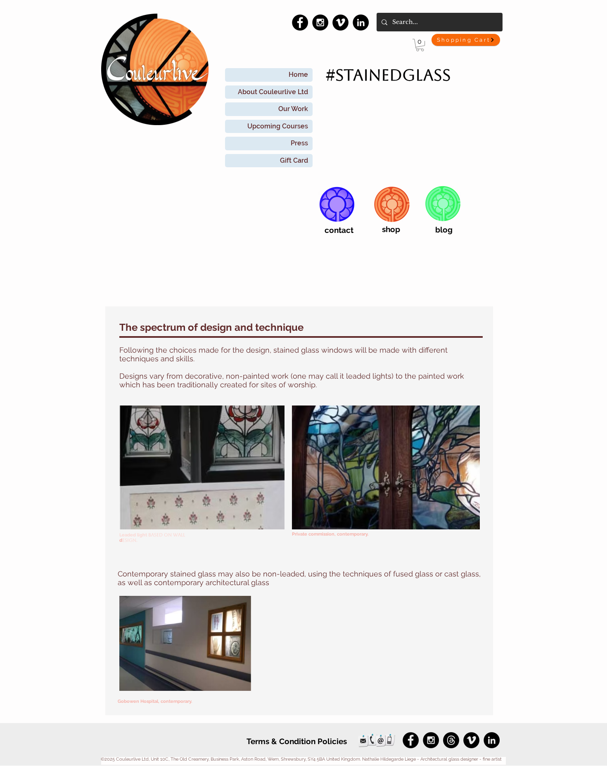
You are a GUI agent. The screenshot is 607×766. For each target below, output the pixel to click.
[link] (420, 45)
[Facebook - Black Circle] (300, 22)
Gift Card (294, 160)
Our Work (293, 109)
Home (298, 74)
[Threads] (451, 740)
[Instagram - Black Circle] (320, 22)
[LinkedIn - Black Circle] (361, 22)
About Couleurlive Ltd (273, 92)
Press (299, 143)
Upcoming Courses (277, 126)
